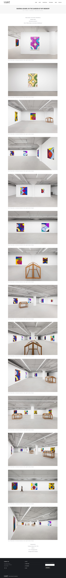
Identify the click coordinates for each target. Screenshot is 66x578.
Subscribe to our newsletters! (49, 562)
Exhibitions (26, 10)
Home (23, 10)
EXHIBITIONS (27, 563)
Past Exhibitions (31, 10)
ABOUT (26, 561)
